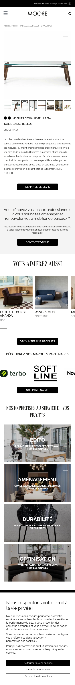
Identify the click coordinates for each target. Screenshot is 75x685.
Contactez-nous (38, 242)
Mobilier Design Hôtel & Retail (33, 118)
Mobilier (14, 26)
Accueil (7, 26)
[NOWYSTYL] (47, 373)
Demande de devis (37, 186)
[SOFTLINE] (15, 373)
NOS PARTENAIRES (37, 390)
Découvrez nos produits (37, 341)
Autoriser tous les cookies (38, 663)
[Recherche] (70, 13)
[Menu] (5, 13)
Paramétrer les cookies (38, 669)
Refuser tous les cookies (38, 676)
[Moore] (37, 14)
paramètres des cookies (20, 640)
